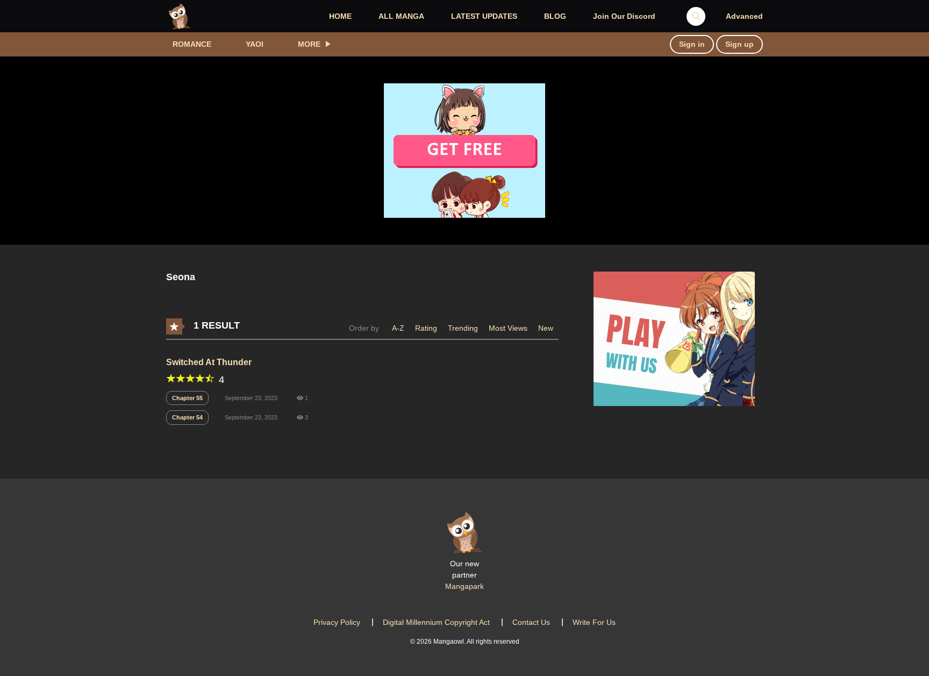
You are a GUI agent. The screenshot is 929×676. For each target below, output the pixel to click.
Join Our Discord (624, 16)
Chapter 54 (187, 417)
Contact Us (531, 622)
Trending (463, 328)
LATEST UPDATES (484, 16)
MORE (309, 44)
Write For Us (594, 622)
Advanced (744, 16)
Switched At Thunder (209, 362)
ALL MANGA (401, 16)
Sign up (739, 44)
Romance (192, 44)
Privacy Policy (336, 622)
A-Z (398, 328)
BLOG (555, 16)
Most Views (508, 328)
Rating (426, 328)
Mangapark (464, 586)
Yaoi (254, 44)
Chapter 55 (187, 398)
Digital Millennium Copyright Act (436, 622)
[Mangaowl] (179, 15)
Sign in (692, 44)
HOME (340, 16)
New (545, 328)
